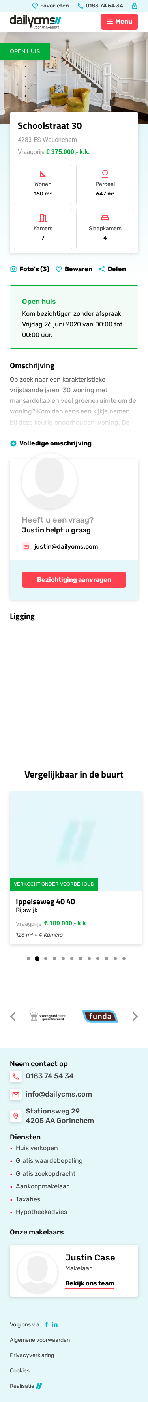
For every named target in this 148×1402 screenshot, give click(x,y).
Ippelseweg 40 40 (45, 901)
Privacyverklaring (32, 1355)
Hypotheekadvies (41, 1212)
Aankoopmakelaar (42, 1186)
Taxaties (28, 1199)
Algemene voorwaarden (40, 1340)
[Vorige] (13, 1016)
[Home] (35, 22)
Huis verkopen (37, 1148)
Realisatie (22, 1386)
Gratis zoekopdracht (45, 1173)
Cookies (20, 1370)
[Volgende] (135, 1016)
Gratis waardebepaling (49, 1160)
